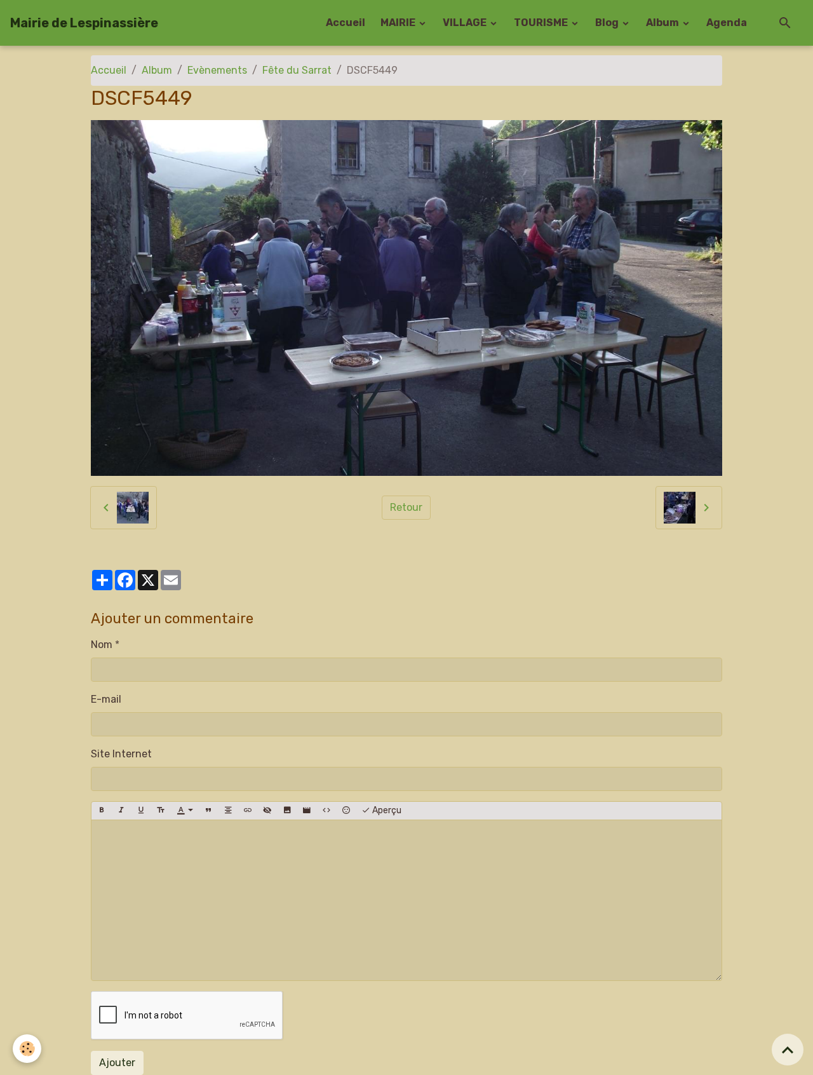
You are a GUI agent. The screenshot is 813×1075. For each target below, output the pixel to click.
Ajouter (117, 1063)
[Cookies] (27, 1048)
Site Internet (121, 754)
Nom (101, 645)
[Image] (287, 811)
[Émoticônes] (346, 811)
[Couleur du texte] (185, 811)
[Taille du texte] (161, 811)
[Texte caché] (267, 811)
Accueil (345, 23)
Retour (406, 507)
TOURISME (542, 23)
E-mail (106, 699)
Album (663, 23)
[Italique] (121, 811)
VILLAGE (465, 23)
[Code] (326, 811)
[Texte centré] (228, 811)
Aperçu (385, 810)
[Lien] (248, 811)
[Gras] (101, 811)
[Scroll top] (787, 1049)
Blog (608, 23)
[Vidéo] (307, 811)
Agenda (726, 23)
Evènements (217, 70)
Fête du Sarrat (297, 70)
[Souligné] (141, 811)
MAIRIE (398, 23)
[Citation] (208, 811)
